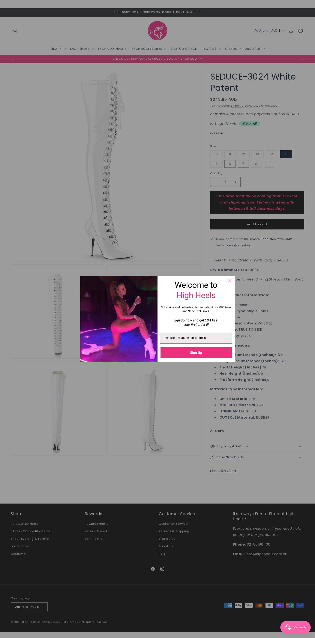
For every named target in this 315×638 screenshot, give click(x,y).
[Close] (229, 281)
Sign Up (196, 353)
